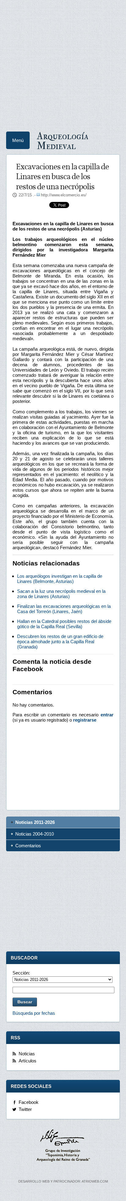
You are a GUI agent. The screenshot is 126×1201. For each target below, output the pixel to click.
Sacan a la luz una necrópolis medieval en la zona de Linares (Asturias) (61, 594)
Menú (18, 140)
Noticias (27, 1053)
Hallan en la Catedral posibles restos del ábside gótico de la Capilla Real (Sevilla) (64, 624)
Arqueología (62, 140)
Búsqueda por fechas (34, 1013)
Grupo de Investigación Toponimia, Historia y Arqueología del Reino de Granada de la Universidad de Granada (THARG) (63, 1146)
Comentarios (28, 845)
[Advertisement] (63, 63)
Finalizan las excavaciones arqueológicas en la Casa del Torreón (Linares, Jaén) (64, 609)
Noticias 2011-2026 (35, 822)
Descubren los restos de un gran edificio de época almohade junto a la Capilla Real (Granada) (60, 641)
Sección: (21, 972)
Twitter (25, 1109)
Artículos (27, 1060)
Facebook (29, 1102)
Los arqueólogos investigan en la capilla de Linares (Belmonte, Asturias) (59, 578)
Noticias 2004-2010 (34, 834)
